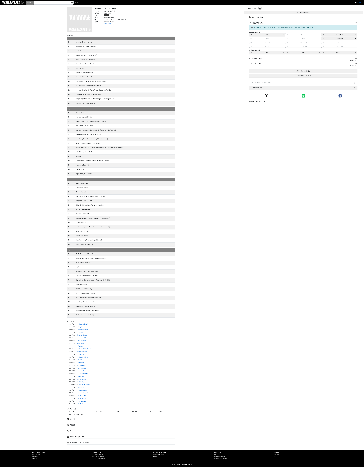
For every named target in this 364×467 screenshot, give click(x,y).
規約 (215, 454)
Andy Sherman (82, 327)
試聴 (303, 52)
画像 (267, 34)
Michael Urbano (82, 351)
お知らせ (155, 456)
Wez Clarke (82, 401)
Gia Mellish (81, 404)
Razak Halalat (83, 357)
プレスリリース (278, 456)
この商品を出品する (258, 88)
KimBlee (80, 360)
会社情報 (276, 454)
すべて (29, 3)
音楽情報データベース (97, 454)
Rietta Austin (82, 340)
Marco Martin (81, 365)
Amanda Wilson (83, 329)
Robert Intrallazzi (85, 349)
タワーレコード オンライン (38, 454)
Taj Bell (80, 332)
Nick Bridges (83, 390)
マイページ (34, 458)
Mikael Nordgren (84, 384)
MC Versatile (82, 398)
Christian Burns (82, 371)
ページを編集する (304, 12)
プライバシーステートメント (220, 458)
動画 (267, 52)
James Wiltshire (84, 338)
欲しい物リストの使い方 (98, 456)
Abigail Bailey (82, 395)
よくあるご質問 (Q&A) (158, 454)
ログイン (359, 2)
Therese (80, 346)
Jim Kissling (80, 382)
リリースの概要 (339, 38)
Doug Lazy (81, 376)
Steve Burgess (81, 368)
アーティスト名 (339, 34)
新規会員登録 (35, 456)
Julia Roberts (82, 362)
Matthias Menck (82, 335)
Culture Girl (81, 354)
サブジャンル (339, 52)
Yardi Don (81, 387)
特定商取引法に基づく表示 (220, 456)
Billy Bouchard (81, 379)
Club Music (107, 23)
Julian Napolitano (85, 393)
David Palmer (81, 343)
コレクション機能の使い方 (98, 458)
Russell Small (83, 324)
